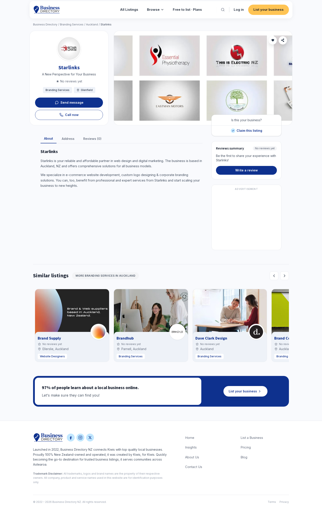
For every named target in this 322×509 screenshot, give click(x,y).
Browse (153, 9)
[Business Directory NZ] (48, 437)
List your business (268, 9)
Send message (71, 102)
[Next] (284, 275)
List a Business (252, 438)
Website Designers (52, 356)
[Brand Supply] (98, 332)
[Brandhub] (177, 332)
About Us (192, 457)
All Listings (129, 9)
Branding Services (71, 24)
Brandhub (125, 338)
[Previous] (274, 275)
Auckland (92, 24)
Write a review (246, 170)
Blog (244, 457)
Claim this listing (249, 129)
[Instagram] (80, 437)
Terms (272, 502)
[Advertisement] (246, 219)
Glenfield (87, 90)
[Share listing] (283, 40)
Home (189, 438)
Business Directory (45, 24)
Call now (72, 115)
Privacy (284, 502)
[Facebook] (71, 437)
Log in (239, 9)
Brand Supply (49, 338)
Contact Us (193, 467)
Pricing (246, 447)
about (48, 138)
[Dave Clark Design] (256, 332)
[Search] (222, 9)
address (68, 139)
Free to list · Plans (187, 9)
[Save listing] (273, 40)
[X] (90, 437)
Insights (191, 447)
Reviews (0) (92, 139)
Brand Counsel (287, 338)
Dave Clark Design (211, 338)
